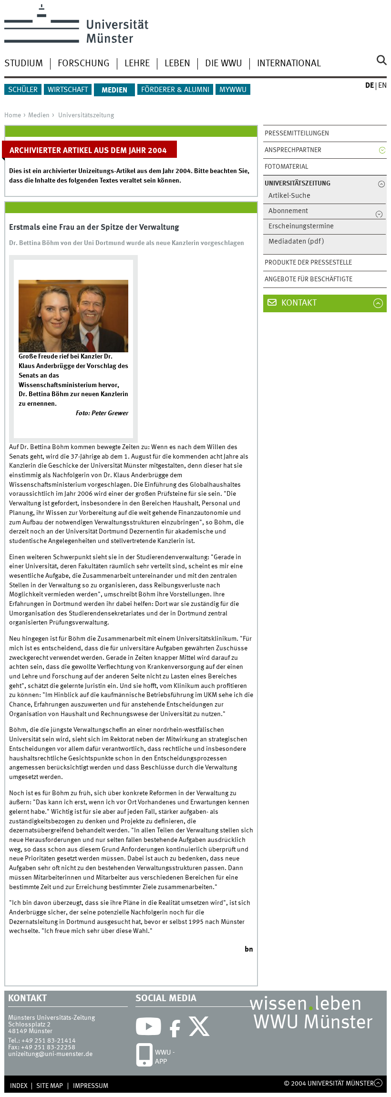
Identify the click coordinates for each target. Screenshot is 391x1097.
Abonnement (288, 211)
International (289, 64)
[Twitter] (200, 1029)
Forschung (84, 64)
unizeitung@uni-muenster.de (50, 1054)
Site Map (49, 1086)
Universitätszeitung (86, 115)
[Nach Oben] (378, 1083)
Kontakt (298, 303)
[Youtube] (148, 1029)
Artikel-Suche (289, 196)
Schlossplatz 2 (29, 1024)
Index (19, 1086)
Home (12, 115)
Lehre (137, 64)
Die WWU (223, 64)
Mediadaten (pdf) (296, 242)
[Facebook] (175, 1029)
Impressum (90, 1086)
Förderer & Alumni (175, 90)
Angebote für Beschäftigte (308, 279)
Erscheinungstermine (301, 226)
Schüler (23, 90)
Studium (23, 64)
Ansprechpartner (293, 150)
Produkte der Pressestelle (308, 262)
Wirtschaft (68, 90)
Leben (177, 64)
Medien (114, 90)
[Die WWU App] (144, 1057)
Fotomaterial (286, 167)
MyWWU (233, 90)
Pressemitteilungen (297, 133)
